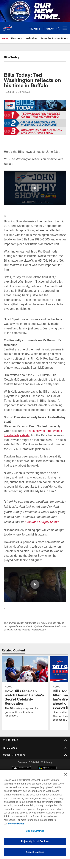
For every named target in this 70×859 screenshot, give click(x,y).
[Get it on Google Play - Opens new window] (47, 770)
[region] (35, 816)
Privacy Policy (45, 823)
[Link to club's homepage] (7, 27)
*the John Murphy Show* (42, 522)
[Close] (65, 778)
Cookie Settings (35, 830)
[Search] (58, 28)
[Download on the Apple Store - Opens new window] (21, 769)
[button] (34, 187)
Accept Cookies (35, 851)
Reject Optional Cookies (35, 841)
